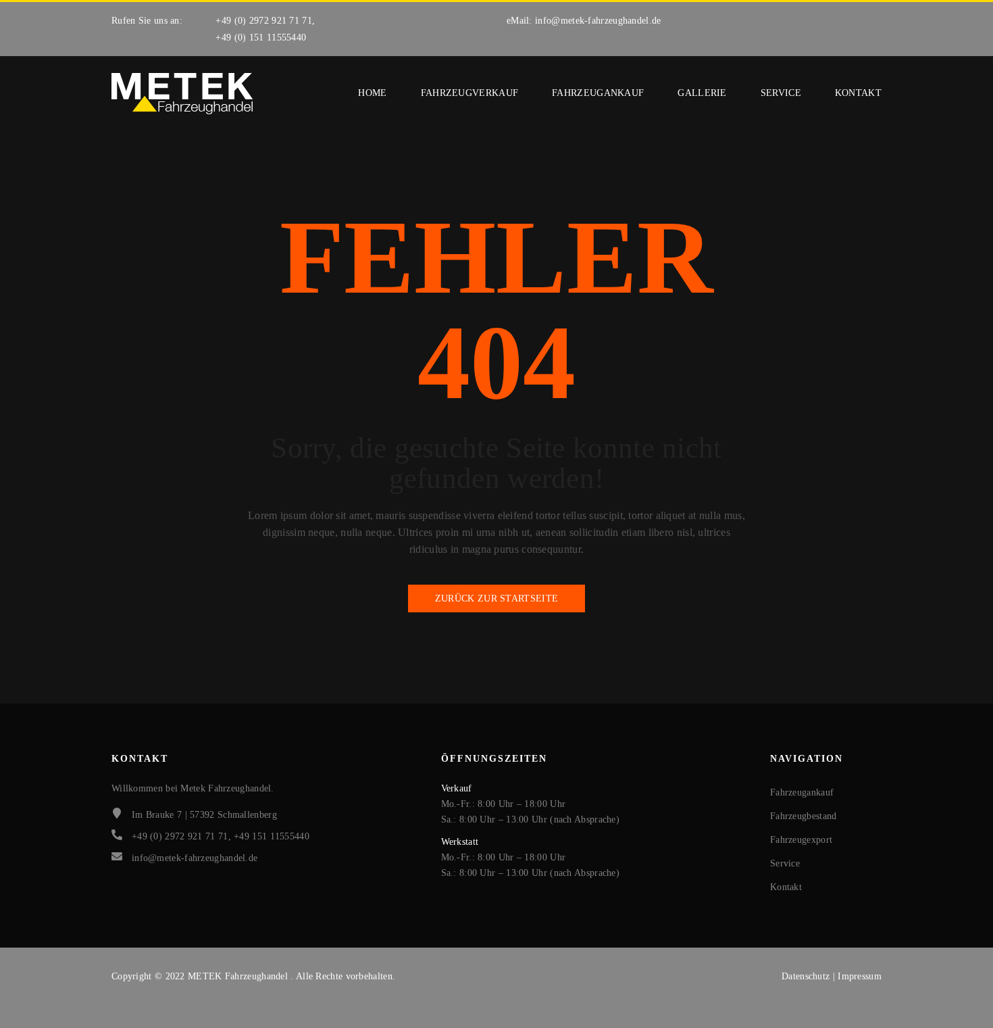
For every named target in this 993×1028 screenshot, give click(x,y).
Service (781, 93)
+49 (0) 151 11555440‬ (260, 37)
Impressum (860, 976)
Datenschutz (807, 976)
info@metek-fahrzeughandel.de (598, 21)
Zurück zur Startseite (496, 598)
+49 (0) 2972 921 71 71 (263, 21)
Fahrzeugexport (801, 840)
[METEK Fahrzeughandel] (182, 93)
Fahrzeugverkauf (470, 93)
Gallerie (702, 93)
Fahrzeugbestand (803, 816)
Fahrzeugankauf (598, 93)
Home (372, 93)
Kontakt (858, 93)
